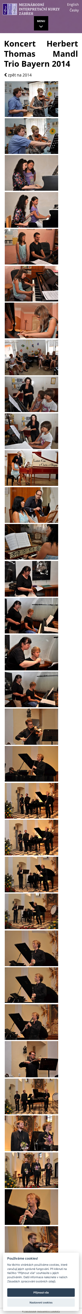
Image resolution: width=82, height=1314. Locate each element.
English (73, 4)
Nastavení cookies (48, 1311)
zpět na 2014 (19, 75)
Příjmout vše (41, 1292)
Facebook (30, 1311)
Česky (74, 10)
